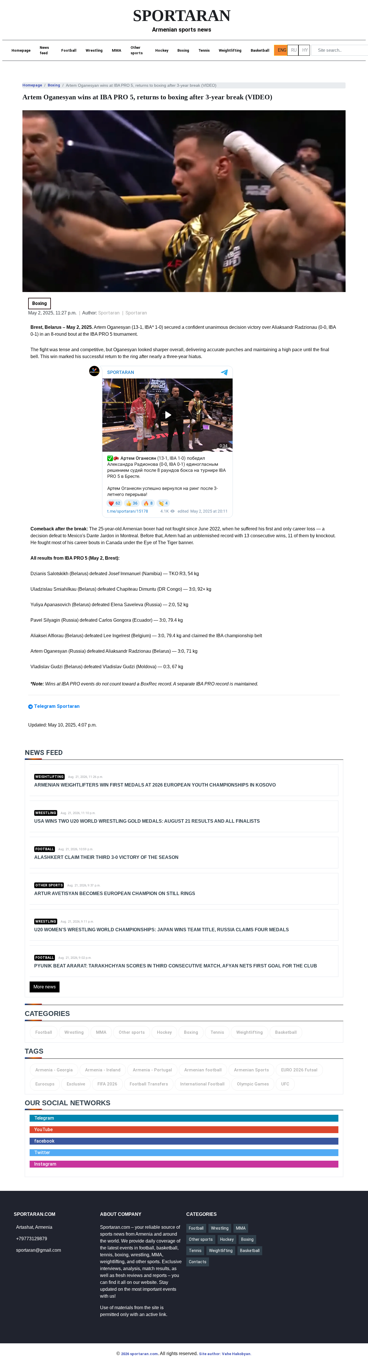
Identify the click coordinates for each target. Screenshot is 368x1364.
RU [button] (294, 50)
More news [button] (44, 987)
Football (68, 50)
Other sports (137, 50)
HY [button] (305, 50)
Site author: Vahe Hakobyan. (225, 1354)
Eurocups (44, 1084)
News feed (44, 50)
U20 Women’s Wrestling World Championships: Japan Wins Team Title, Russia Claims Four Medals (161, 929)
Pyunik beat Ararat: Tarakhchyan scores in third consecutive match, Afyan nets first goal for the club (175, 965)
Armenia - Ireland (102, 1070)
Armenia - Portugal (152, 1070)
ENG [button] (282, 50)
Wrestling (94, 50)
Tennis (204, 50)
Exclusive (76, 1084)
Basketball (260, 50)
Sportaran (136, 313)
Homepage (21, 50)
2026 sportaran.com (139, 1354)
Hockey (161, 50)
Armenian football (203, 1070)
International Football (202, 1084)
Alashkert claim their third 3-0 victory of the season (106, 857)
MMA (116, 50)
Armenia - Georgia (54, 1070)
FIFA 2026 (107, 1084)
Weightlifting (230, 50)
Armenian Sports (251, 1070)
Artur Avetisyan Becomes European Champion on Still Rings (114, 893)
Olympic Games (253, 1084)
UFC (285, 1084)
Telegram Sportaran (57, 706)
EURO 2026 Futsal (299, 1070)
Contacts (197, 1261)
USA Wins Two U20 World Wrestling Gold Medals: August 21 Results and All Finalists (147, 821)
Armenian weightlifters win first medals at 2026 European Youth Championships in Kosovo (155, 785)
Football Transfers (149, 1084)
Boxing (183, 50)
